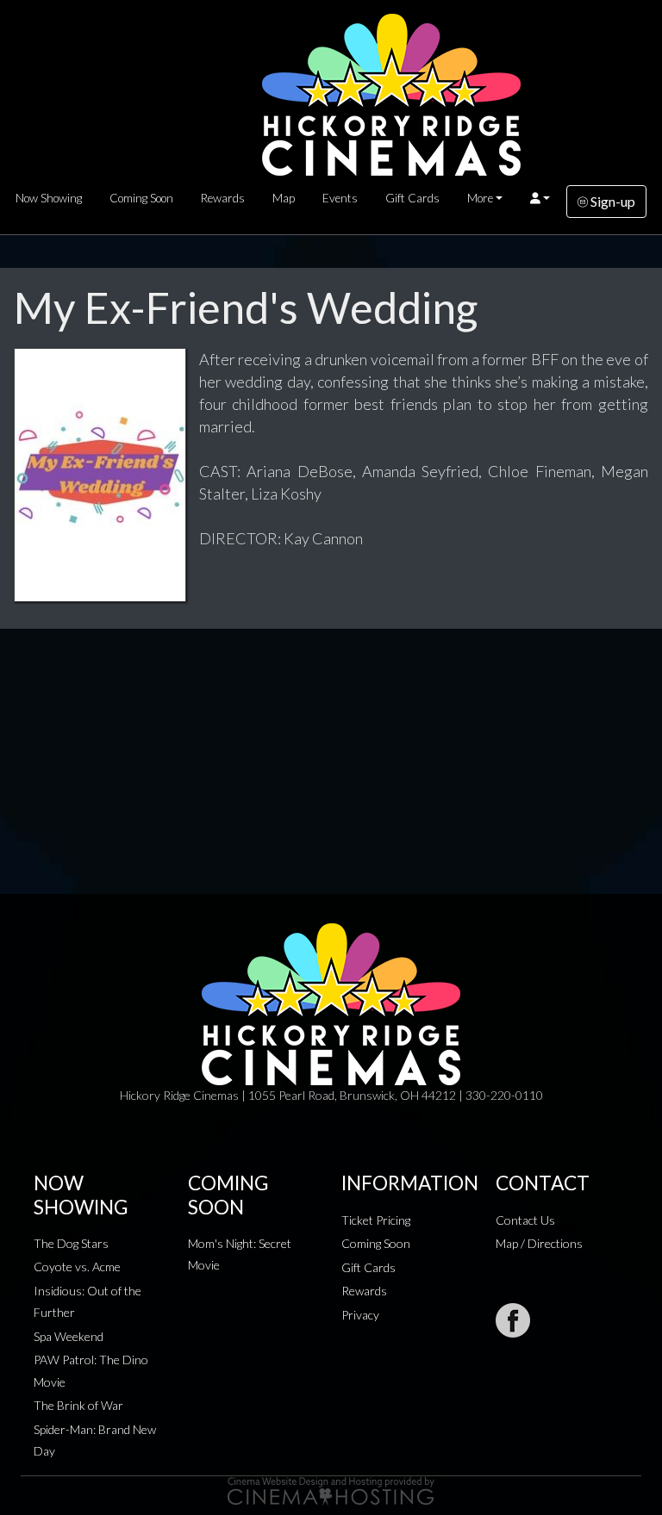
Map (283, 198)
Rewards (223, 198)
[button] (540, 198)
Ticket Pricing (375, 1220)
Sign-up (611, 201)
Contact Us (525, 1220)
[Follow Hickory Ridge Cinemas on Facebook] (513, 1320)
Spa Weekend (68, 1336)
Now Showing (49, 198)
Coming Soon (141, 198)
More (480, 198)
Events (340, 198)
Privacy (360, 1314)
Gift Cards (412, 198)
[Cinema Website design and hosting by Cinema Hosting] (331, 1489)
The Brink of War (78, 1405)
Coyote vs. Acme (77, 1266)
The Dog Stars (71, 1243)
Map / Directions (539, 1243)
